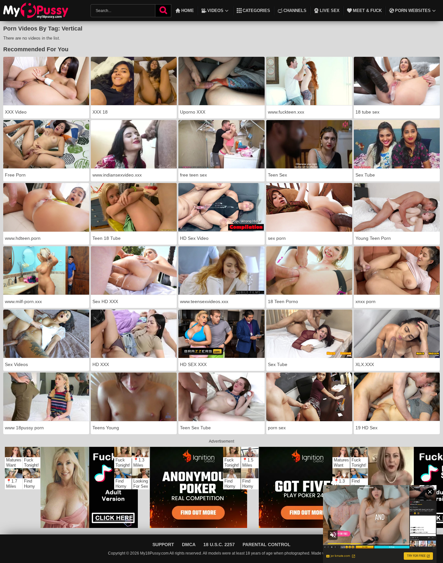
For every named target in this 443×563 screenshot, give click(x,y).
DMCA (189, 544)
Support (163, 544)
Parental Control (267, 544)
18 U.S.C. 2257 (219, 544)
